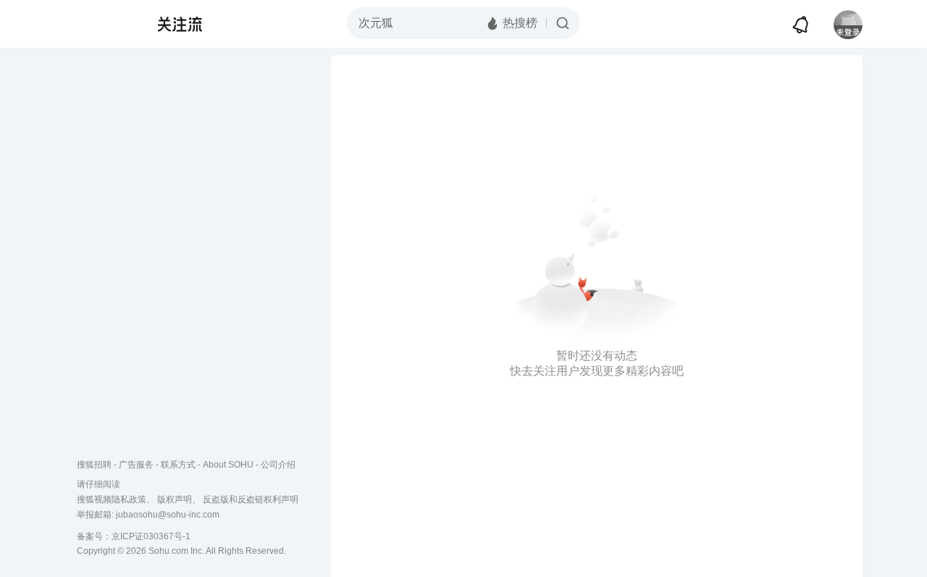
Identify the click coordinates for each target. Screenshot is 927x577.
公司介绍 (278, 465)
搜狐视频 (105, 24)
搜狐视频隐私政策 (111, 499)
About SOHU (228, 465)
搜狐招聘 (94, 465)
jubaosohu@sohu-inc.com (167, 515)
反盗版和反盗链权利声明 (250, 499)
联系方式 (178, 465)
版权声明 (174, 499)
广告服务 (136, 465)
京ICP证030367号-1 (151, 536)
